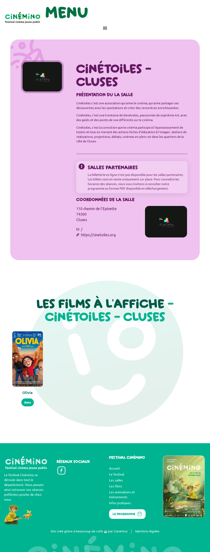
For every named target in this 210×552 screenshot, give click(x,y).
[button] (105, 28)
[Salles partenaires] (82, 166)
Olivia (27, 392)
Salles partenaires (113, 167)
